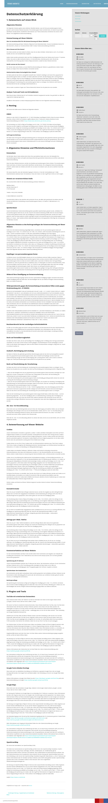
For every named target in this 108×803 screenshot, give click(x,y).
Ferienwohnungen (71, 3)
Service (30, 785)
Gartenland (78, 16)
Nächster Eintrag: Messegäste (56, 793)
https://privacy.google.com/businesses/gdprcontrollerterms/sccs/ (25, 719)
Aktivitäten (97, 3)
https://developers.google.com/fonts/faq (47, 678)
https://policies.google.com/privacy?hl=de (18, 651)
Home (61, 3)
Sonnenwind (78, 21)
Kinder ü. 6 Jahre (96, 34)
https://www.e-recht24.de (17, 777)
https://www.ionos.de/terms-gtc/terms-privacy (37, 121)
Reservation (85, 3)
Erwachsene (92, 33)
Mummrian (77, 18)
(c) (3, 800)
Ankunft (77, 33)
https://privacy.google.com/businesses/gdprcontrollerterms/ (28, 718)
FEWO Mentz (13, 3)
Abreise (84, 33)
